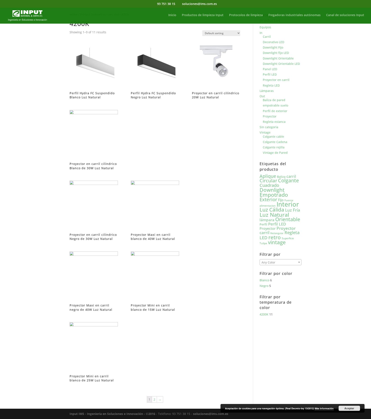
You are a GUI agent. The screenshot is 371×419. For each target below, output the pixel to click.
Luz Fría (292, 210)
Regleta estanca (274, 122)
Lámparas (267, 91)
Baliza (281, 177)
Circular (268, 180)
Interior (288, 204)
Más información (324, 408)
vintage (277, 242)
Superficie (288, 238)
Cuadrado (269, 185)
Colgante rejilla (273, 147)
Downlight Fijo (273, 47)
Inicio (172, 15)
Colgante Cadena (275, 142)
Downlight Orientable (278, 58)
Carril (267, 37)
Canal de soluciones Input (345, 15)
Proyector (270, 116)
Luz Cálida (272, 209)
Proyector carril (278, 230)
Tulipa (263, 243)
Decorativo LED (273, 42)
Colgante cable (273, 136)
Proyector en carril (276, 80)
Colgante (288, 180)
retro (274, 237)
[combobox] (280, 262)
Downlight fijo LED (276, 53)
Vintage (265, 132)
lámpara (267, 219)
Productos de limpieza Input (203, 15)
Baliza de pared (274, 100)
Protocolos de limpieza (246, 15)
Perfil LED (270, 74)
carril (291, 176)
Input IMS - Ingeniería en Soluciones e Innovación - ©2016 (112, 414)
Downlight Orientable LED (281, 64)
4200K (264, 314)
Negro (264, 286)
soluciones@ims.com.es (210, 414)
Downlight (272, 189)
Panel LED (270, 69)
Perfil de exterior (275, 111)
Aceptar (349, 408)
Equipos (265, 27)
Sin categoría (269, 127)
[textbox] (280, 262)
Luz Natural (274, 214)
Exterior (268, 199)
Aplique (268, 176)
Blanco (264, 280)
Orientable (287, 219)
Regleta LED (271, 85)
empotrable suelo (275, 105)
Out (262, 96)
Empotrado (274, 194)
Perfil (263, 224)
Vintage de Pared (275, 153)
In (261, 33)
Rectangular (277, 233)
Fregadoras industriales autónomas (294, 15)
